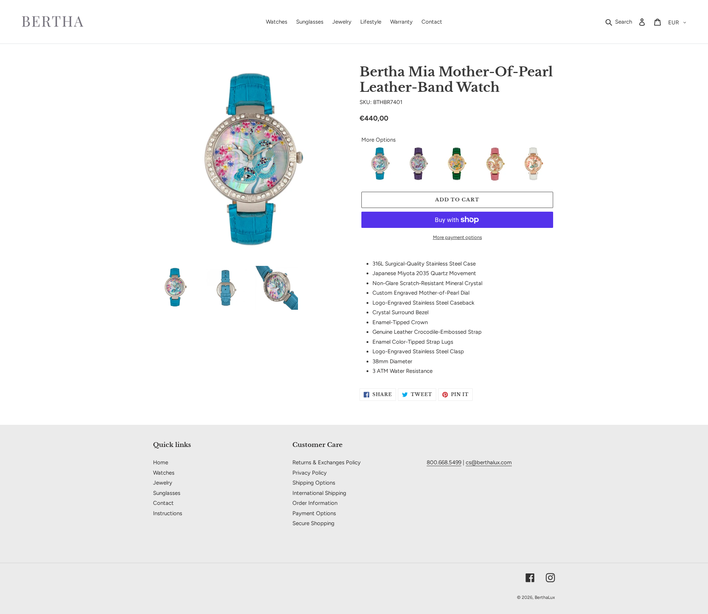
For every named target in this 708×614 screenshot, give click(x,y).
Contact (163, 503)
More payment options (457, 237)
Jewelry (162, 482)
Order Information (314, 503)
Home (160, 462)
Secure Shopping (313, 523)
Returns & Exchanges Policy (326, 462)
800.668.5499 (444, 462)
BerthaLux (545, 597)
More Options (378, 139)
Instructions (167, 513)
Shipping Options (313, 482)
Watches (163, 472)
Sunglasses (166, 493)
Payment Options (314, 513)
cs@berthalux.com (489, 462)
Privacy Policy (309, 472)
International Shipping (319, 493)
